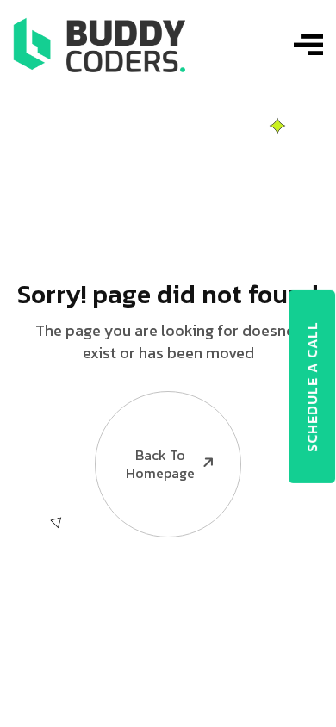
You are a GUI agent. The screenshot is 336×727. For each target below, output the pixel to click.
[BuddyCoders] (99, 43)
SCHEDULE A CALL (312, 386)
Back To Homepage (160, 463)
